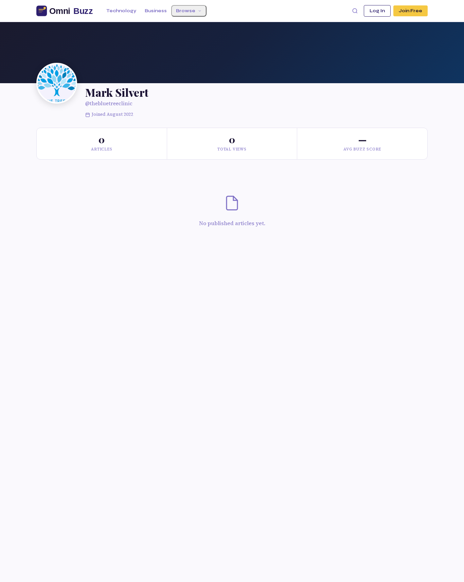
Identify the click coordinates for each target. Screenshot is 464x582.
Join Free (410, 11)
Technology (121, 11)
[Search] (355, 11)
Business (156, 11)
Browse (185, 11)
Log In (377, 11)
